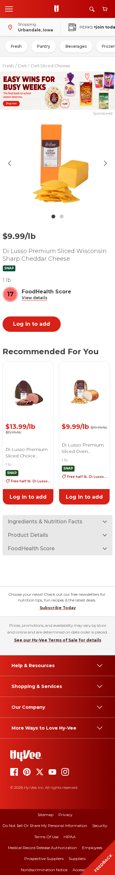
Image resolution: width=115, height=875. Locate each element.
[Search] (92, 9)
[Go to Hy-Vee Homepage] (58, 9)
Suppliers (77, 858)
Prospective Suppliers (44, 858)
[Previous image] (9, 163)
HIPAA (70, 836)
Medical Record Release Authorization (42, 847)
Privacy (65, 814)
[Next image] (105, 163)
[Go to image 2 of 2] (61, 216)
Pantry (43, 46)
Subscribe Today (58, 607)
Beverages (76, 46)
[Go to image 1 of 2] (53, 216)
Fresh (16, 46)
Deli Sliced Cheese (50, 65)
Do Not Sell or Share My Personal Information (45, 825)
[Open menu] (9, 8)
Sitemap (45, 814)
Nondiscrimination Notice (44, 869)
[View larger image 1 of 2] (57, 163)
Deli (22, 65)
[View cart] (105, 9)
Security (99, 825)
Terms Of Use (46, 836)
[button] (34, 298)
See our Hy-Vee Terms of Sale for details (57, 640)
